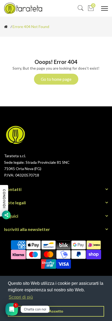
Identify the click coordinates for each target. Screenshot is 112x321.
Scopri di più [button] (21, 297)
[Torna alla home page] (6, 27)
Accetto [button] (56, 311)
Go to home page (56, 79)
